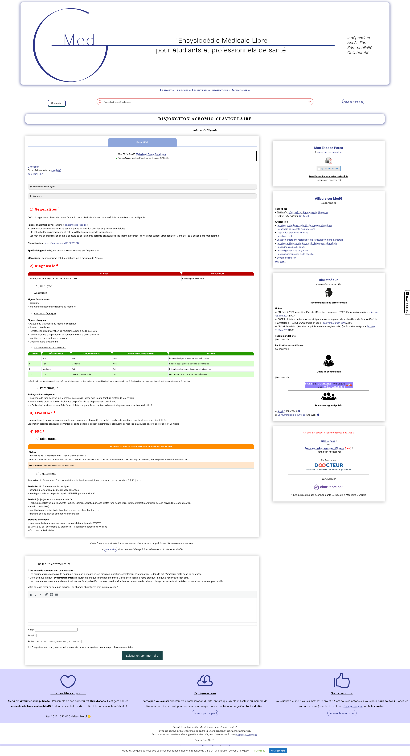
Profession (33, 641)
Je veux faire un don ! (342, 713)
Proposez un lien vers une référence (324, 448)
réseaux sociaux (352, 706)
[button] (57, 103)
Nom (31, 629)
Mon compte (239, 90)
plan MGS (56, 170)
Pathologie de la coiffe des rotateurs (296, 229)
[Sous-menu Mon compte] (249, 90)
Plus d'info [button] (259, 750)
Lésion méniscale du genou (291, 247)
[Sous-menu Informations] (229, 90)
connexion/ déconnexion (328, 152)
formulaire (110, 549)
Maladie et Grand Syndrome (151, 154)
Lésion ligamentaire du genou (292, 250)
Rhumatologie (310, 212)
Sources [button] (37, 196)
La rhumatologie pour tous (291, 414)
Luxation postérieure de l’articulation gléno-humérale (304, 225)
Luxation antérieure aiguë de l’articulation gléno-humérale (307, 243)
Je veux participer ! (205, 713)
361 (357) (304, 215)
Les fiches (182, 90)
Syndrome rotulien (286, 257)
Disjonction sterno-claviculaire (292, 232)
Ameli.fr (281, 411)
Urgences (323, 212)
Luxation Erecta (285, 236)
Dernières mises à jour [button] (44, 186)
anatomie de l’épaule (75, 224)
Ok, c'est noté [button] (278, 750)
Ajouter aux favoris (329, 168)
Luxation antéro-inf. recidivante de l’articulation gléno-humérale (310, 239)
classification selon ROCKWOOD (62, 243)
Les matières (199, 90)
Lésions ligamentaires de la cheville (295, 254)
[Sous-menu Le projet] (173, 90)
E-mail (32, 635)
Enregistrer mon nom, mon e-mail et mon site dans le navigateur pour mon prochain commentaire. (82, 647)
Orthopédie (34, 166)
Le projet (166, 90)
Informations (220, 90)
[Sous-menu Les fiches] (190, 90)
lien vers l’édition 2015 (334, 322)
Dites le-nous (328, 441)
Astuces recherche (353, 101)
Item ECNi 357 (35, 174)
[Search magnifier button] (100, 101)
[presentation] (31, 594)
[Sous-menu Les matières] (209, 90)
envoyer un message (246, 734)
